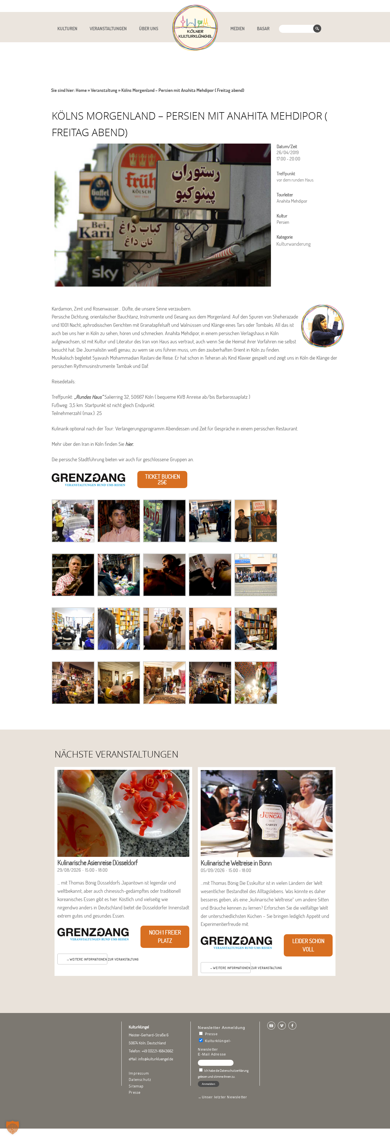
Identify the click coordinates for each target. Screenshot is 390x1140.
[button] (12, 1127)
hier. (129, 444)
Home (81, 90)
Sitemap (136, 1086)
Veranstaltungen (108, 28)
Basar (263, 28)
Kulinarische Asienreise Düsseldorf (97, 862)
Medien (237, 28)
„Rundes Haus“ (88, 397)
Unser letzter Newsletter (224, 1097)
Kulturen (67, 28)
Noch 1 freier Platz (165, 936)
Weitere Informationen (88, 959)
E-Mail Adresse (212, 1054)
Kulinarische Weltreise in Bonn (236, 862)
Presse (134, 1092)
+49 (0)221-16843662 (157, 1051)
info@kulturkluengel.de (155, 1059)
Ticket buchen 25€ (162, 479)
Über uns (148, 28)
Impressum (139, 1073)
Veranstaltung (104, 90)
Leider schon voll (308, 945)
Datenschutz (140, 1079)
